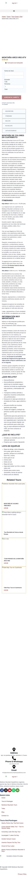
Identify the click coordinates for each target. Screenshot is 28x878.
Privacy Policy (22, 874)
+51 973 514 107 (14, 764)
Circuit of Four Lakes (8, 846)
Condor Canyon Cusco (9, 839)
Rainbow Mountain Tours (9, 805)
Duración (7, 79)
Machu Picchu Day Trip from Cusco (12, 823)
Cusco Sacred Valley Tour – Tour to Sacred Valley (12, 827)
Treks (3, 808)
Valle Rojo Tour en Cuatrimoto (13, 587)
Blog (3, 812)
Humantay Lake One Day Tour (11, 832)
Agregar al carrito (11, 97)
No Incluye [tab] (8, 125)
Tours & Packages (7, 801)
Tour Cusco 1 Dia (10, 102)
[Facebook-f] (2, 790)
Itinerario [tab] (8, 116)
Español (6, 104)
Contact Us (5, 815)
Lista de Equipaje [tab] (10, 130)
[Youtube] (10, 790)
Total (5, 89)
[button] (14, 11)
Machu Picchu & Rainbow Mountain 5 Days (13, 850)
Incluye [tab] (7, 121)
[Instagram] (6, 790)
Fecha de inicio (9, 71)
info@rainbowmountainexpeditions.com (14, 772)
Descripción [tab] (9, 111)
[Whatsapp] (14, 790)
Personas (7, 84)
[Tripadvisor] (17, 790)
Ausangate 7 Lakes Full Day (10, 835)
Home (3, 798)
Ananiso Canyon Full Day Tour (11, 842)
